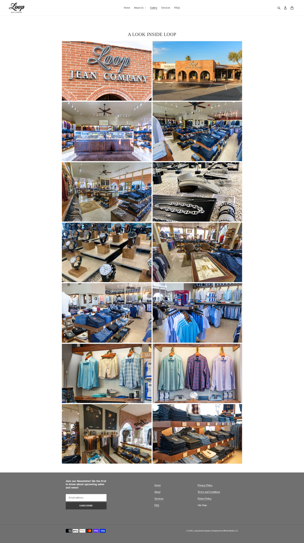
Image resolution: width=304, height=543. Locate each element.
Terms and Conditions (209, 492)
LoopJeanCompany (202, 531)
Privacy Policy (205, 485)
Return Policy (205, 498)
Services (159, 498)
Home (157, 485)
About (157, 492)
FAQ (156, 505)
